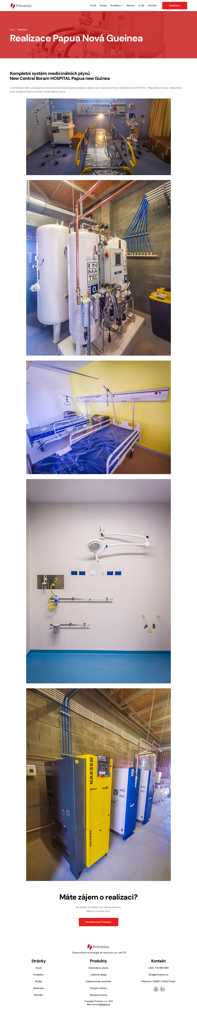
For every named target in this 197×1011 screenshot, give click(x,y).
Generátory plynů (98, 967)
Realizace (174, 5)
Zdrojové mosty (98, 995)
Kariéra (130, 5)
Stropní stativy (98, 988)
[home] (49, 5)
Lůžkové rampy (98, 974)
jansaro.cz (104, 1004)
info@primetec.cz (158, 974)
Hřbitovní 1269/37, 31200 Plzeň (158, 981)
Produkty (38, 974)
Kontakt (152, 5)
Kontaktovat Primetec (98, 922)
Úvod (93, 5)
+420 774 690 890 (158, 967)
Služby (103, 5)
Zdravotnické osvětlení (98, 981)
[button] (117, 5)
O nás (141, 5)
